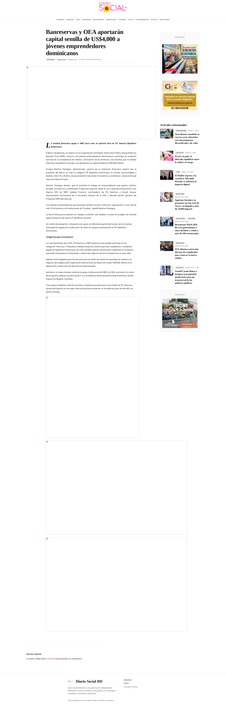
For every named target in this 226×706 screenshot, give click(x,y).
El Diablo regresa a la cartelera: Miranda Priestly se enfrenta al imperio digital (185, 180)
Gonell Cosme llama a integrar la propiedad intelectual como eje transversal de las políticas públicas (186, 277)
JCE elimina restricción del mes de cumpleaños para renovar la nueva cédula (186, 253)
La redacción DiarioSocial (90, 60)
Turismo (191, 219)
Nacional (180, 194)
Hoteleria (180, 219)
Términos (135, 687)
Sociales (51, 60)
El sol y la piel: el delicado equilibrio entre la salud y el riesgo (187, 159)
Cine (178, 172)
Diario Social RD (89, 681)
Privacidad (127, 687)
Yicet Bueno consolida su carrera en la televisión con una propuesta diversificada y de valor (187, 138)
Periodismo (181, 131)
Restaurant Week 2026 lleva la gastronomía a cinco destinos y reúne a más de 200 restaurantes (187, 229)
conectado (51, 658)
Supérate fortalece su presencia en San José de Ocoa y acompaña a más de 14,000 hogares (187, 204)
